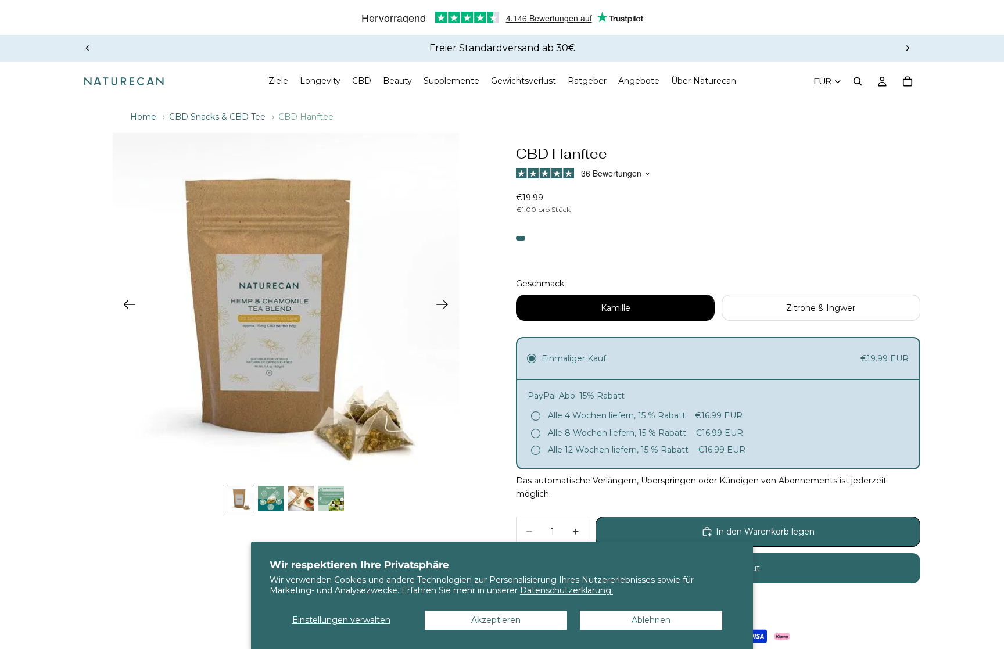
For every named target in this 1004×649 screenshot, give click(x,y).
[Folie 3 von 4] (301, 498)
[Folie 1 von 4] (240, 498)
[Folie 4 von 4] (331, 498)
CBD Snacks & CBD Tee (217, 117)
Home (143, 117)
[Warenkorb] (907, 81)
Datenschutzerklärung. (566, 590)
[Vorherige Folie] (88, 48)
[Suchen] (857, 81)
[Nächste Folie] (907, 48)
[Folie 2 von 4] (271, 498)
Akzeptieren (496, 620)
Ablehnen (651, 620)
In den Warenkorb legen (765, 531)
